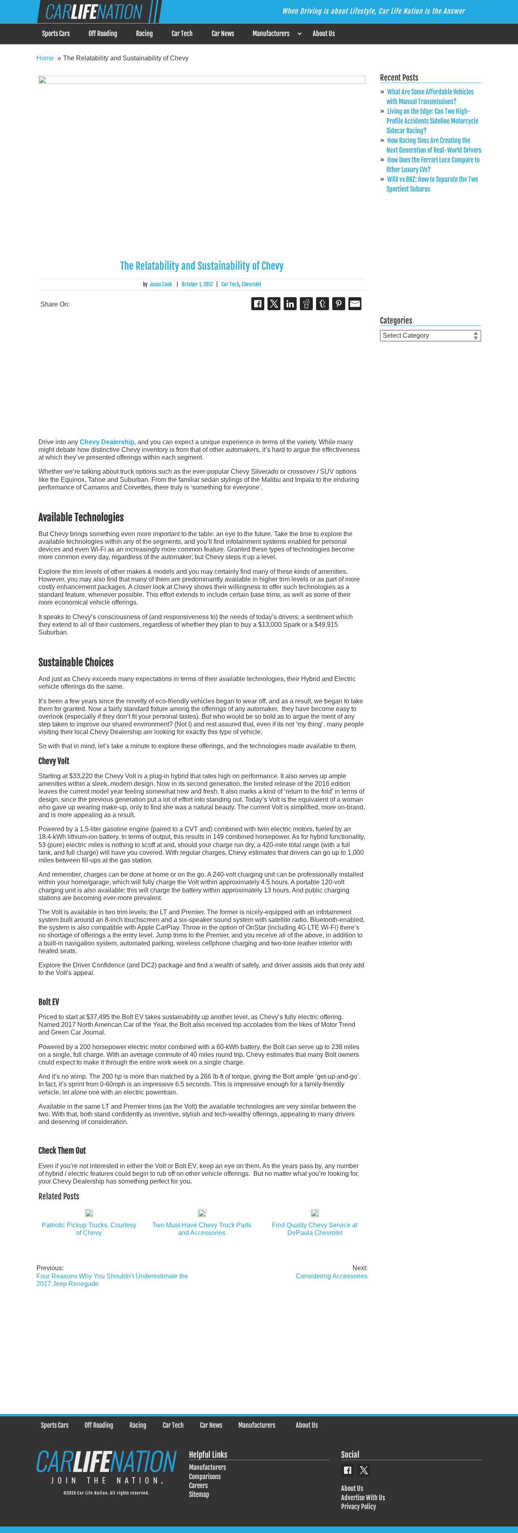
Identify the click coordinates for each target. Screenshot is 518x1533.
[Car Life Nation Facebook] (347, 1470)
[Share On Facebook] (257, 303)
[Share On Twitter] (273, 303)
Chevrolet (251, 284)
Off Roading (103, 34)
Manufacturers (271, 34)
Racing (144, 34)
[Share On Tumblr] (322, 303)
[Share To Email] (354, 303)
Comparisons (205, 1476)
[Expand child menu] (299, 34)
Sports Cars (56, 34)
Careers (198, 1486)
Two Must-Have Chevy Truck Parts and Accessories (201, 1229)
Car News (223, 34)
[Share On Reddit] (306, 303)
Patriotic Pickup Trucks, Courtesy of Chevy (89, 1229)
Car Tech (182, 34)
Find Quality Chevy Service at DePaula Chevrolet (314, 1229)
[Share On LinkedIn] (290, 303)
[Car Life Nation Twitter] (363, 1470)
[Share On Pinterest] (338, 303)
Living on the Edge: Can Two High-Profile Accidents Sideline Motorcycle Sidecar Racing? (432, 121)
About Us (324, 34)
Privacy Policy (358, 1507)
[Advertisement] (201, 375)
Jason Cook (161, 284)
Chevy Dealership (107, 442)
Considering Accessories (331, 1272)
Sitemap (199, 1494)
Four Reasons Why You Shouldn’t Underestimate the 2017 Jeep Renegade (112, 1276)
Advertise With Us (363, 1497)
